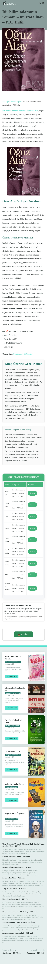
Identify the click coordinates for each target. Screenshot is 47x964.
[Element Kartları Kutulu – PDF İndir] (36, 698)
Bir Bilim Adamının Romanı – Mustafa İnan (20, 111)
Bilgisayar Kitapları (12, 662)
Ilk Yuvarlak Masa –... (14, 752)
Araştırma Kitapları (12, 755)
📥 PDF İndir (23, 634)
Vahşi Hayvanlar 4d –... (14, 784)
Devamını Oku (12, 676)
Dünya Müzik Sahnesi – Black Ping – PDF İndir (19, 912)
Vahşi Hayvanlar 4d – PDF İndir (14, 889)
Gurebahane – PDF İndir (22, 354)
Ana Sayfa (6, 102)
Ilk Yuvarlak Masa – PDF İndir (13, 878)
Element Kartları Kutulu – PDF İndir (16, 857)
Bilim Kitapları (16, 102)
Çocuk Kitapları (11, 787)
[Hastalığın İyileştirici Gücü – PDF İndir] (36, 729)
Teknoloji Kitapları (12, 693)
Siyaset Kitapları (11, 819)
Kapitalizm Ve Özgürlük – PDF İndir (16, 899)
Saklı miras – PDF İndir (36, 953)
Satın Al (32, 493)
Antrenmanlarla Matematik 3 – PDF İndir (17, 933)
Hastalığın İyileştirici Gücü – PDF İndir (16, 867)
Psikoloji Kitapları (12, 725)
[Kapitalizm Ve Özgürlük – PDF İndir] (36, 823)
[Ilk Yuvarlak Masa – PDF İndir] (36, 761)
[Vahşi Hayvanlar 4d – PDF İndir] (36, 792)
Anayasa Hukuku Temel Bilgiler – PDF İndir (18, 922)
